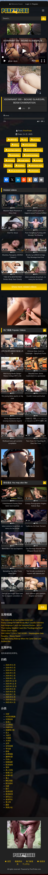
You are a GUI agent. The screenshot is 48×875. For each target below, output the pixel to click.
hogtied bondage (32, 155)
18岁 (7, 714)
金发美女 (9, 799)
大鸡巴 (8, 741)
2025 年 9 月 (11, 689)
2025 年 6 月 (11, 697)
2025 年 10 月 (11, 686)
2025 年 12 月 (11, 681)
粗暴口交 (9, 773)
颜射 (7, 805)
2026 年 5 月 (11, 668)
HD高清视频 (10, 717)
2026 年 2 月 (11, 676)
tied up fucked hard (17, 170)
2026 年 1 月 (11, 678)
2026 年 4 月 (11, 670)
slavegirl (38, 160)
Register (35, 4)
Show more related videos (24, 287)
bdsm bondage (29, 145)
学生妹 (8, 749)
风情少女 (9, 807)
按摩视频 (9, 754)
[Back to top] (41, 868)
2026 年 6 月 (11, 665)
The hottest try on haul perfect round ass (17, 620)
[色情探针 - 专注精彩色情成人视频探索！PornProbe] (19, 11)
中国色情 (9, 719)
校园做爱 (9, 762)
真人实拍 (9, 770)
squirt (9, 165)
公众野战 (9, 725)
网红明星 (9, 781)
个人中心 (26, 864)
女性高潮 (9, 746)
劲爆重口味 (10, 730)
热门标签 (29, 861)
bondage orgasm (14, 150)
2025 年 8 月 (11, 692)
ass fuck (36, 139)
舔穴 (7, 789)
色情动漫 (9, 791)
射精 (7, 751)
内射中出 (9, 727)
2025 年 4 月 (11, 702)
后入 (7, 733)
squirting (21, 165)
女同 (7, 743)
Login (27, 4)
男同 (7, 767)
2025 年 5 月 (11, 700)
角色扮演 (9, 794)
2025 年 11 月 (11, 684)
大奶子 (8, 735)
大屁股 (8, 738)
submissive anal (36, 165)
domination (15, 155)
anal (24, 139)
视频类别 (18, 861)
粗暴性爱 (9, 775)
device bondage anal (33, 150)
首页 (9, 861)
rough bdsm (24, 160)
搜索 (3, 603)
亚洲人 (8, 722)
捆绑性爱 (13, 139)
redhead (11, 160)
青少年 (8, 802)
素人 (7, 778)
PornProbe (27, 131)
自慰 (7, 786)
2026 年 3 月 (11, 673)
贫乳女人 (9, 797)
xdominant (34, 170)
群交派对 (9, 783)
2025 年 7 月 (11, 694)
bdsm (16, 145)
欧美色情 (9, 765)
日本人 (8, 759)
